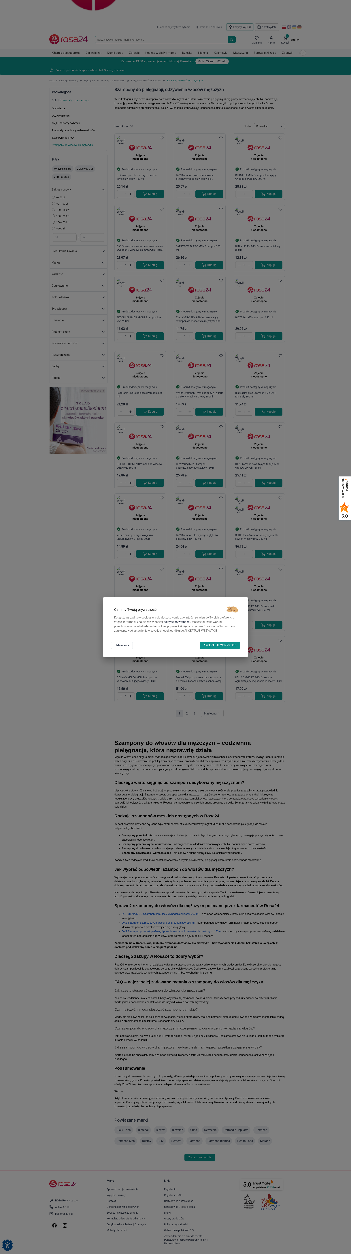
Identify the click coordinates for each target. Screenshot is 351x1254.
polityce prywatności (177, 622)
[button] (232, 609)
